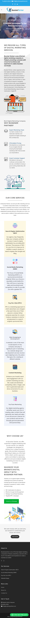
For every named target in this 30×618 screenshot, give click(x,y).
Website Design (5, 578)
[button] (19, 614)
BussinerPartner (18, 616)
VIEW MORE (15, 536)
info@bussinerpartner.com (9, 606)
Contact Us (4, 593)
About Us (3, 590)
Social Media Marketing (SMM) (8, 572)
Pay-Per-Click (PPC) (6, 575)
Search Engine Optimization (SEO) (10, 569)
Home (2, 587)
